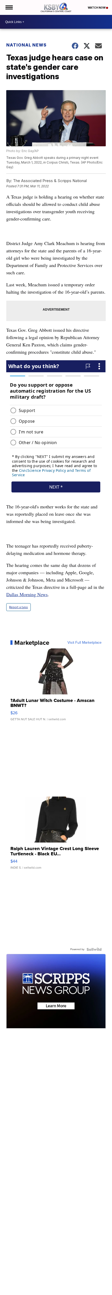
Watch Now (97, 7)
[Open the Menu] (9, 7)
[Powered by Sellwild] (94, 949)
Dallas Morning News (27, 594)
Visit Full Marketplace (84, 642)
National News (26, 45)
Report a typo (18, 607)
